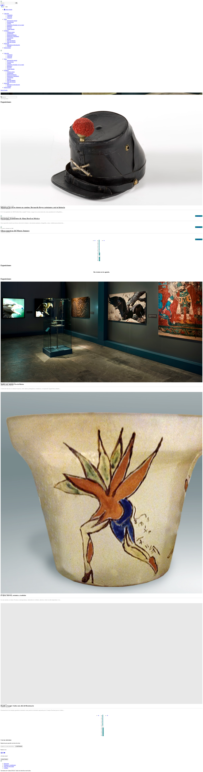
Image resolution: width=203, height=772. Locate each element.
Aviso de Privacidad (9, 766)
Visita (5, 19)
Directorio (6, 763)
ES (3, 7)
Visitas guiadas (10, 29)
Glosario (9, 46)
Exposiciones (10, 22)
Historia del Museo (11, 35)
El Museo (6, 30)
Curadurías (9, 15)
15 (99, 260)
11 (99, 254)
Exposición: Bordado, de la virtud (15, 25)
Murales (9, 39)
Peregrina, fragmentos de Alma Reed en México (20, 218)
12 (99, 256)
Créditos (6, 768)
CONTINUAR (19, 746)
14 (99, 259)
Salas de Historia (11, 40)
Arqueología (10, 37)
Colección (6, 13)
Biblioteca (9, 26)
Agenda (9, 23)
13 (99, 257)
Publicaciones (7, 47)
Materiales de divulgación (13, 45)
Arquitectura (10, 33)
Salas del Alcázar (11, 42)
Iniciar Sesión (8, 9)
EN (7, 7)
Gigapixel (9, 18)
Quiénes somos (11, 32)
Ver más (199, 216)
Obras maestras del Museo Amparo (15, 231)
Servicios (9, 28)
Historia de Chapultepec (13, 36)
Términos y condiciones (10, 765)
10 (99, 253)
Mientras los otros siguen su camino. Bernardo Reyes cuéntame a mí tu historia (33, 207)
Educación (6, 43)
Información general (12, 20)
